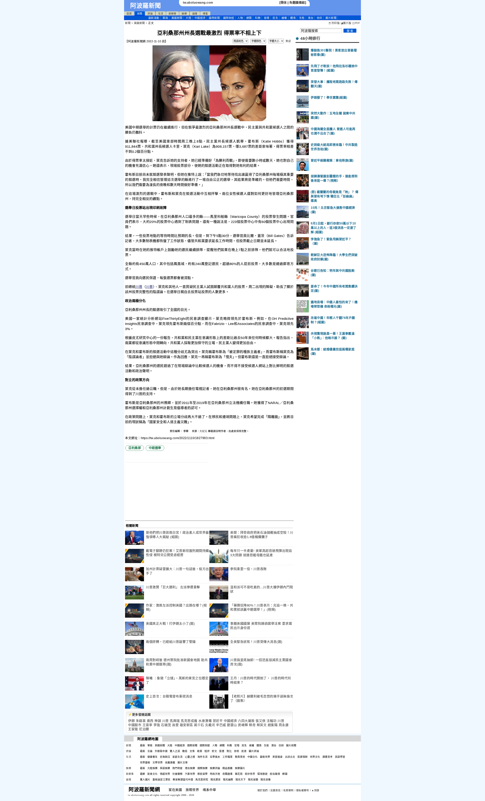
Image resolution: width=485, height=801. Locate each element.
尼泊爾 (144, 729)
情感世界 (165, 773)
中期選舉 (155, 448)
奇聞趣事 (227, 773)
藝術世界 (265, 756)
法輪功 (272, 721)
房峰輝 (243, 725)
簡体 (284, 2)
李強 (156, 725)
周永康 (284, 725)
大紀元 (203, 431)
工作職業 (227, 756)
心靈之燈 (190, 756)
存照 (236, 751)
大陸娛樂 (152, 768)
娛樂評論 (215, 768)
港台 (310, 17)
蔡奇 (252, 725)
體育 (293, 17)
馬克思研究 (201, 779)
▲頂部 (315, 790)
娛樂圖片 (240, 768)
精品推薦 (227, 768)
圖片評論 (254, 751)
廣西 (150, 721)
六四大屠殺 (246, 721)
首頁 (129, 13)
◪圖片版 (346, 23)
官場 (266, 17)
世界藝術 (145, 762)
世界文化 (315, 756)
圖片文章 (183, 762)
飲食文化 (152, 773)
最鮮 (142, 773)
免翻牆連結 (297, 2)
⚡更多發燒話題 (139, 714)
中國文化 (252, 756)
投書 (221, 751)
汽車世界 (190, 773)
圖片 (330, 17)
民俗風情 (275, 773)
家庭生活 (177, 756)
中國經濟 (200, 17)
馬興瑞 (175, 721)
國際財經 (228, 17)
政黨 (199, 751)
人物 (240, 17)
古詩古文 (290, 756)
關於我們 (262, 790)
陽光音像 (265, 779)
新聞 (139, 13)
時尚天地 (215, 773)
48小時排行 (310, 38)
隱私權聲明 (302, 790)
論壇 (194, 13)
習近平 (218, 721)
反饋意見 (275, 790)
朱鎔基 (141, 721)
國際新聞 (214, 17)
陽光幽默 (228, 779)
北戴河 (210, 725)
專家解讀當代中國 (183, 779)
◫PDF (356, 23)
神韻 (157, 721)
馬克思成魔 (189, 721)
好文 (214, 751)
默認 (288, 41)
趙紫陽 (273, 725)
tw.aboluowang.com (198, 2)
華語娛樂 (165, 768)
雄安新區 (186, 725)
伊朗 (131, 721)
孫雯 (175, 725)
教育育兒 (240, 756)
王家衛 (133, 729)
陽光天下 (240, 779)
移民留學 (202, 773)
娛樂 (184, 13)
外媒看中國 (161, 751)
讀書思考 (327, 756)
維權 (284, 17)
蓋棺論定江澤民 (162, 779)
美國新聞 (176, 17)
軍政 (165, 17)
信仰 (319, 17)
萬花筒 (239, 773)
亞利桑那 (134, 448)
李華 (186, 431)
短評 (207, 751)
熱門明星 (177, 768)
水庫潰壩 (205, 721)
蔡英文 (262, 725)
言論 (150, 751)
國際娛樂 (202, 768)
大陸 (188, 17)
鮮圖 (284, 773)
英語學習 (340, 756)
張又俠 (261, 721)
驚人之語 (175, 751)
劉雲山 (232, 725)
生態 (302, 17)
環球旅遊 (262, 773)
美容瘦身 (277, 756)
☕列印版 (334, 23)
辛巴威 (221, 725)
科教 (257, 17)
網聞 (249, 17)
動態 (184, 751)
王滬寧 (147, 725)
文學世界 (158, 762)
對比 (229, 751)
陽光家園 (253, 779)
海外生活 (202, 756)
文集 (192, 751)
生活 (160, 13)
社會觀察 (177, 773)
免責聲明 (288, 790)
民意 (243, 751)
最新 (153, 17)
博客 (205, 13)
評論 (150, 13)
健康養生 (152, 756)
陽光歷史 (215, 779)
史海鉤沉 (165, 756)
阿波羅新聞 (145, 5)
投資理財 (302, 756)
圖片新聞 (291, 745)
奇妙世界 (250, 773)
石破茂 (166, 725)
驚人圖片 (145, 779)
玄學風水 (215, 756)
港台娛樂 (190, 768)
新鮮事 (172, 13)
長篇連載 (170, 762)
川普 (138, 287)
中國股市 (134, 725)
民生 (275, 17)
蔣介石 (199, 725)
